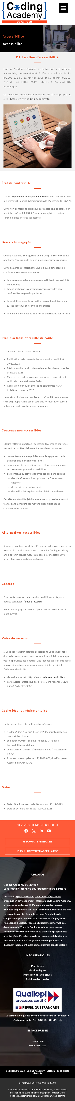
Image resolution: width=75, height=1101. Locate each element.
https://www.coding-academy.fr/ (30, 98)
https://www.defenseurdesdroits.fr (46, 677)
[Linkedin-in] (41, 831)
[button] (63, 8)
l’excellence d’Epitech (15, 922)
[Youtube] (49, 831)
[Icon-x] (34, 831)
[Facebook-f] (26, 831)
